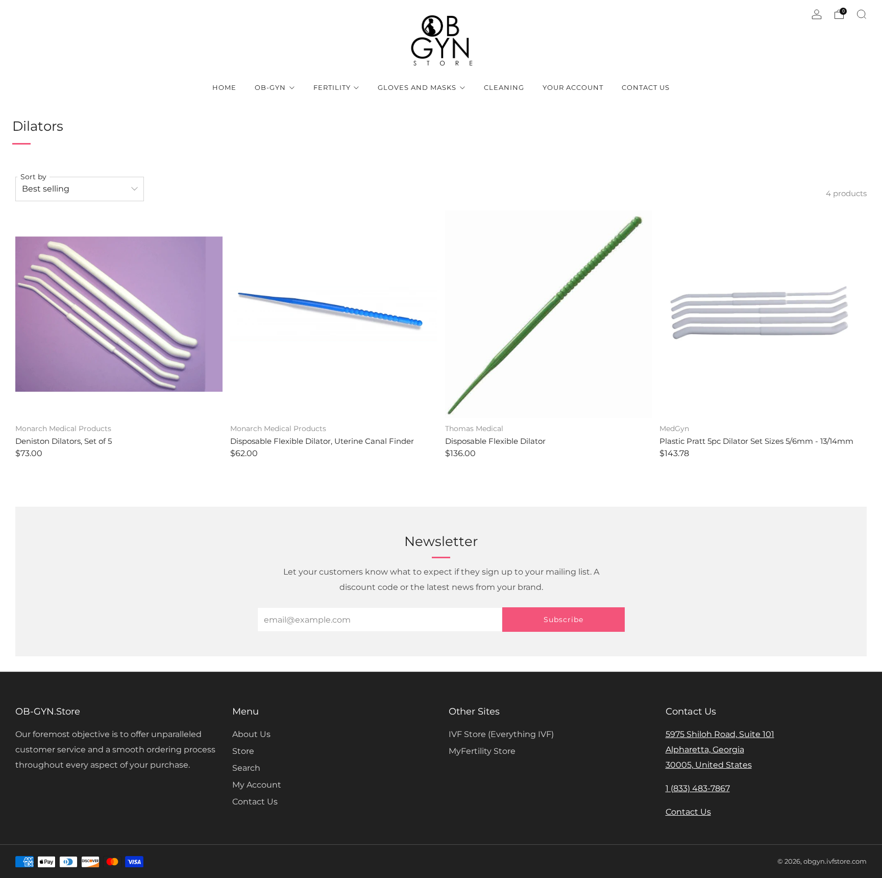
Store (243, 751)
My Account (256, 785)
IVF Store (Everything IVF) (501, 734)
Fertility (332, 87)
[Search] (861, 14)
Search (246, 768)
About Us (251, 734)
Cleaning (504, 87)
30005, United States (709, 765)
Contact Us (646, 87)
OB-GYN (270, 87)
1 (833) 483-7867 (698, 788)
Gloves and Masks (417, 87)
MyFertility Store (482, 751)
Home (224, 87)
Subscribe (563, 619)
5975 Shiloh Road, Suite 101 (720, 734)
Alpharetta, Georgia (705, 749)
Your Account (573, 87)
